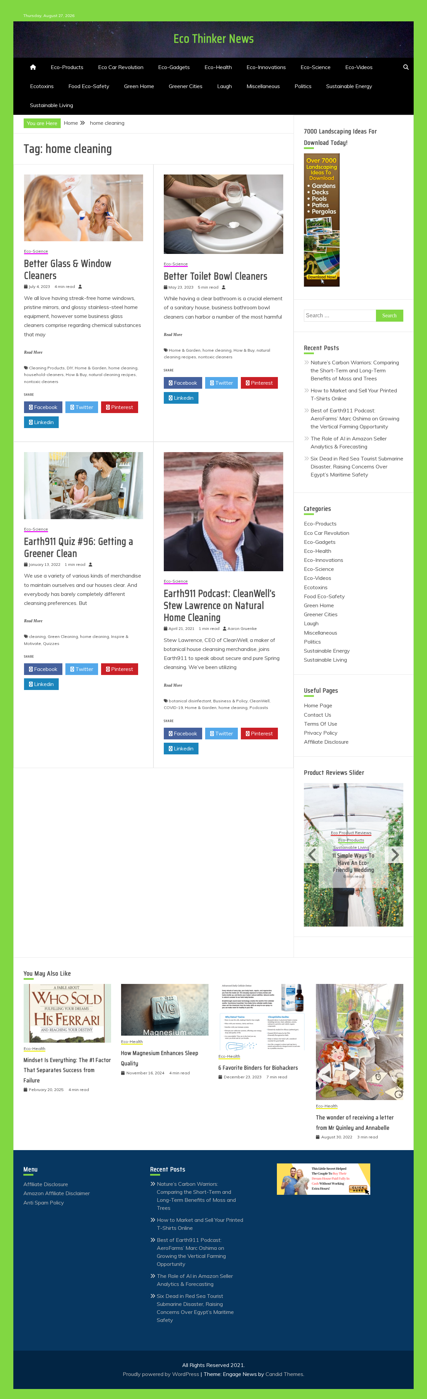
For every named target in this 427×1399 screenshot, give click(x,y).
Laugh (224, 86)
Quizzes (51, 643)
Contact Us (317, 714)
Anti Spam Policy (43, 1202)
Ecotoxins (42, 86)
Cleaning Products (47, 367)
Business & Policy (230, 700)
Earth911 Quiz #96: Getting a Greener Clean (78, 547)
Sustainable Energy (349, 86)
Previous (313, 854)
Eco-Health (218, 67)
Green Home (139, 86)
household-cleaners (44, 374)
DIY (70, 367)
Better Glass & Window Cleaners (67, 269)
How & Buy (76, 374)
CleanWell (260, 700)
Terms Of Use (320, 723)
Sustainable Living (51, 105)
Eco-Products (67, 67)
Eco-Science (316, 67)
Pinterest (121, 407)
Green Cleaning (63, 636)
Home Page (318, 705)
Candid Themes (284, 1374)
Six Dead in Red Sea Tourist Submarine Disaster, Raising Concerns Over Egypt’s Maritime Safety (357, 466)
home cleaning (122, 367)
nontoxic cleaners (41, 381)
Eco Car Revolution (120, 67)
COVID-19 (173, 707)
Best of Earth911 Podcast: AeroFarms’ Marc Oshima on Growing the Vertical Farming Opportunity (355, 418)
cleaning (37, 636)
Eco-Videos (359, 67)
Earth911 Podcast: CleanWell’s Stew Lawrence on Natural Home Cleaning (220, 605)
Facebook (45, 407)
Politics (303, 86)
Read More (33, 352)
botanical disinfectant (190, 700)
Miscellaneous (263, 86)
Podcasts (259, 707)
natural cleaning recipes (112, 374)
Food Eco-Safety (88, 86)
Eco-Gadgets (174, 67)
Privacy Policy (321, 732)
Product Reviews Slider (334, 772)
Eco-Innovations (266, 67)
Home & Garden (90, 367)
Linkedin (43, 422)
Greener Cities (185, 86)
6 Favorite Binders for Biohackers (258, 1067)
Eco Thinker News (213, 38)
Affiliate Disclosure (326, 741)
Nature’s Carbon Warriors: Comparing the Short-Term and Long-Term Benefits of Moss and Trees (355, 370)
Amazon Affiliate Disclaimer (56, 1193)
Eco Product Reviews (351, 833)
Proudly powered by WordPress (161, 1374)
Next (394, 854)
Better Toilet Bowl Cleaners (216, 276)
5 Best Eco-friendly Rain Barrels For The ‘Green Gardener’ (354, 859)
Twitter (83, 407)
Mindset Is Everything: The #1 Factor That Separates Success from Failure (67, 1070)
